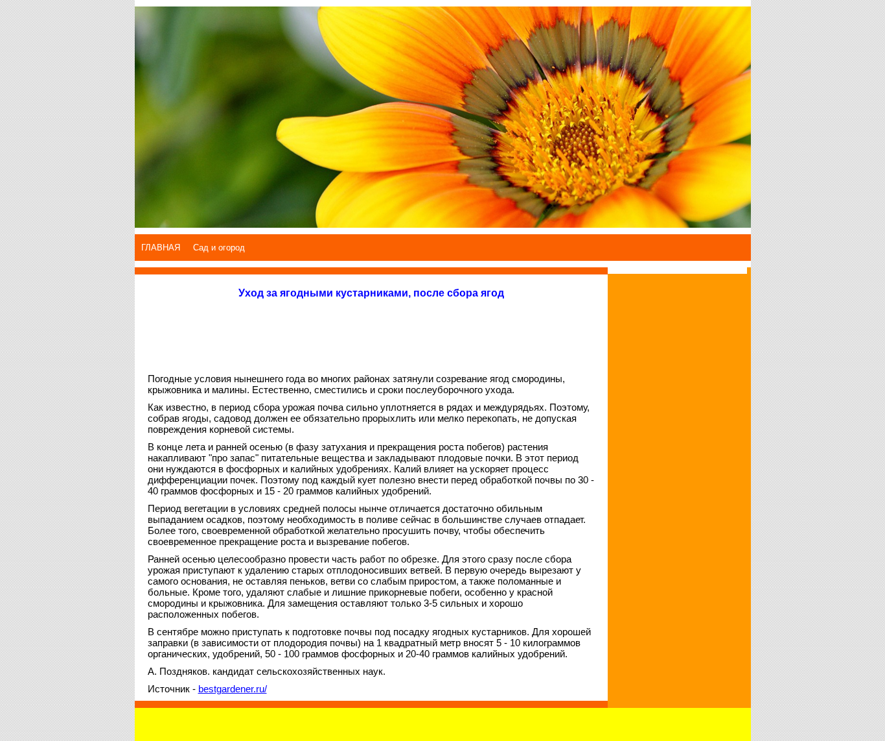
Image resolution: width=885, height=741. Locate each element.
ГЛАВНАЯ (160, 247)
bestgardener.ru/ (232, 688)
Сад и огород (219, 247)
